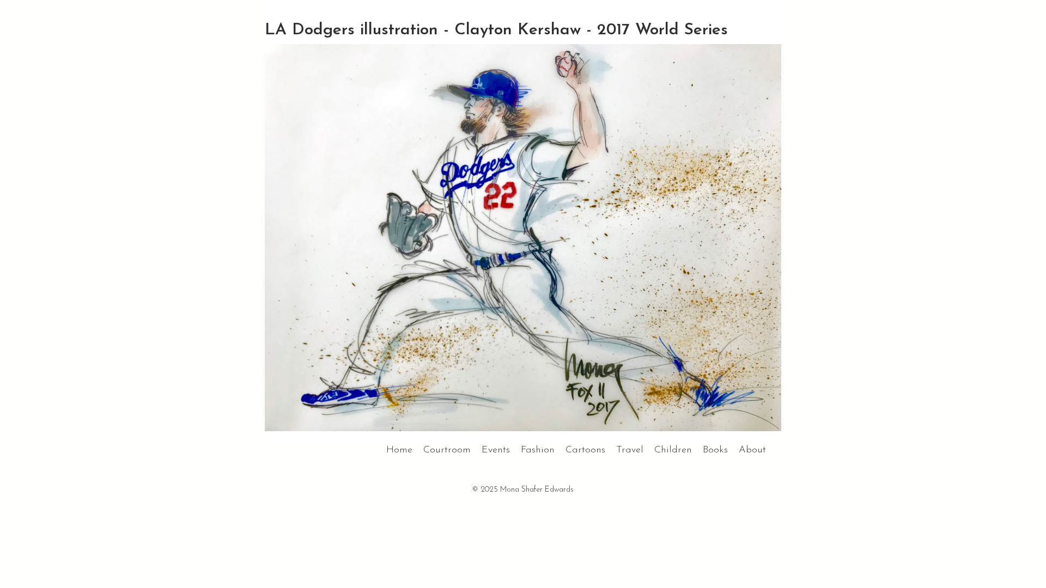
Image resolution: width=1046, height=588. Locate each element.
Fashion (538, 450)
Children (673, 450)
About (752, 450)
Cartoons (585, 450)
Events (496, 450)
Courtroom (447, 450)
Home (399, 450)
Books (715, 450)
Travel (629, 450)
